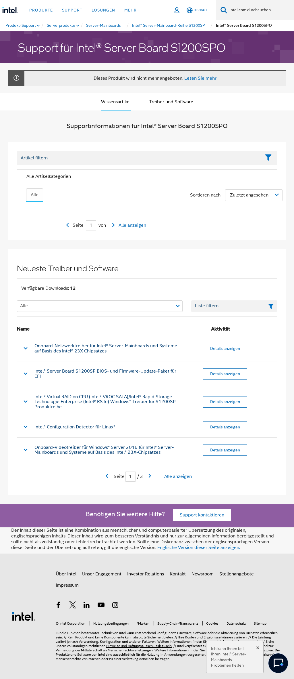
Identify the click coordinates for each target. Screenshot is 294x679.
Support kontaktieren (202, 515)
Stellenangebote (236, 574)
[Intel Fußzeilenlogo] (23, 616)
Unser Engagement (101, 574)
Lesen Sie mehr (200, 78)
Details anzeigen (225, 348)
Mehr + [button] (132, 10)
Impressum (67, 585)
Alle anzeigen (132, 225)
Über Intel (66, 574)
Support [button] (72, 10)
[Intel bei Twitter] (73, 606)
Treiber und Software (171, 102)
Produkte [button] (41, 10)
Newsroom (203, 574)
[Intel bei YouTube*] (101, 606)
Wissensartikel (116, 102)
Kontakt (178, 574)
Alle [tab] (34, 195)
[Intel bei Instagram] (115, 606)
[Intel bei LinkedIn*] (87, 606)
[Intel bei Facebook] (58, 606)
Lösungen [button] (103, 10)
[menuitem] (61, 25)
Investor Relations (145, 574)
